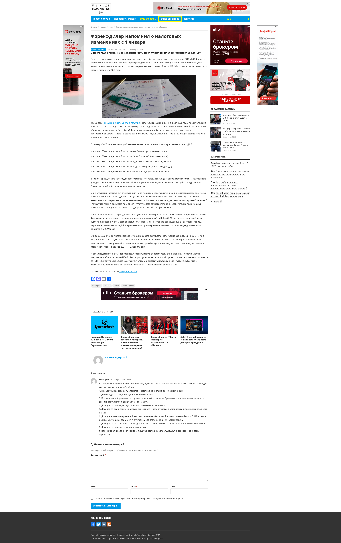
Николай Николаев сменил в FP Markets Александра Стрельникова (102, 341)
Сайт (172, 486)
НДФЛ (116, 285)
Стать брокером (148, 19)
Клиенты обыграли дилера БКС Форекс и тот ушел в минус (236, 118)
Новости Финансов (125, 19)
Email (134, 486)
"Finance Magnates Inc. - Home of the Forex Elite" (120, 538)
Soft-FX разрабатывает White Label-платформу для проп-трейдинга (193, 340)
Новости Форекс (101, 19)
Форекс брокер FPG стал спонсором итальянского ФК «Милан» (164, 341)
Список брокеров (170, 19)
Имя (93, 486)
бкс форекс (96, 285)
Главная (94, 27)
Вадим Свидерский (116, 49)
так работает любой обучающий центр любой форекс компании (230, 194)
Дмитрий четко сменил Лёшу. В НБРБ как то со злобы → (229, 164)
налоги (107, 285)
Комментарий (98, 455)
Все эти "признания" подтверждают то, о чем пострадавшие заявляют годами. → (228, 185)
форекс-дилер (128, 285)
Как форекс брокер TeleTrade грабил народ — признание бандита (236, 131)
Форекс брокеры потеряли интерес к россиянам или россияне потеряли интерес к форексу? (132, 343)
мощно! (218, 200)
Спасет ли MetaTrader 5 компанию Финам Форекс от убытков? (235, 145)
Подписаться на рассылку (230, 100)
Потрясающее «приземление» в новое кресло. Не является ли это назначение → (229, 174)
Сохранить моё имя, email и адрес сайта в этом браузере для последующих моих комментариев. (138, 498)
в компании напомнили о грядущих (122, 122)
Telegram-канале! (128, 271)
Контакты (189, 19)
